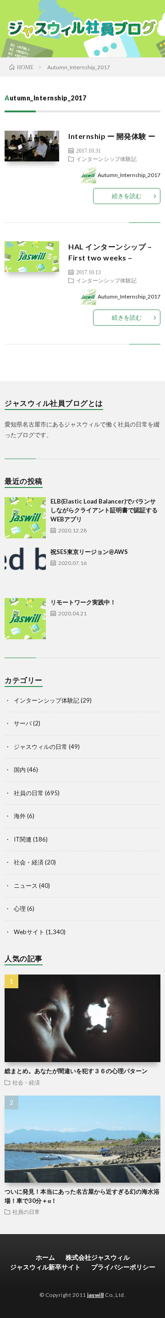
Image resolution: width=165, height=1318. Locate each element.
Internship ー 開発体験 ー (112, 136)
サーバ (23, 723)
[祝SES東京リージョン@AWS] (25, 568)
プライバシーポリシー (123, 1267)
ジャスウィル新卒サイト (45, 1267)
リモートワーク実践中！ (83, 602)
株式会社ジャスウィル (98, 1257)
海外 (20, 816)
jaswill (95, 1294)
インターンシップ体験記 (106, 158)
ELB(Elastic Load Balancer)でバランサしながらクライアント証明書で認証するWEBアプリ (104, 510)
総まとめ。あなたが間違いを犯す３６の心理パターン (76, 1070)
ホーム (45, 1257)
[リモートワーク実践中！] (25, 618)
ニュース (26, 885)
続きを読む (127, 195)
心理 (20, 908)
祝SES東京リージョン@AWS (89, 551)
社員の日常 (29, 793)
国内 (20, 769)
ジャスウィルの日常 (40, 746)
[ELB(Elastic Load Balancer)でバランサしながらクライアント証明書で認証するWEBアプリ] (25, 517)
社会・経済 (29, 862)
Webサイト (29, 932)
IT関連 (23, 839)
